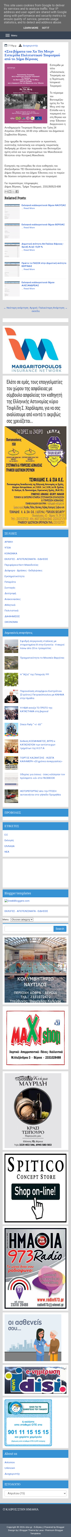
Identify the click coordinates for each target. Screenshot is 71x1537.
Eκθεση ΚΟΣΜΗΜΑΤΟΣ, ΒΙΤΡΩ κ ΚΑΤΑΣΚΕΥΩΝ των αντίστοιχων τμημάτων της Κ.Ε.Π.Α (37, 744)
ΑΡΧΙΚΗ (9, 541)
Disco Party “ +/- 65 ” (31, 724)
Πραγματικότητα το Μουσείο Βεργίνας (42, 657)
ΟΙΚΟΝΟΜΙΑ (11, 622)
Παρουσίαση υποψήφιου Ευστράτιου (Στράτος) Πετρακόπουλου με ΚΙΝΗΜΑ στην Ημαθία (42, 694)
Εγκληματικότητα (14, 576)
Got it (45, 27)
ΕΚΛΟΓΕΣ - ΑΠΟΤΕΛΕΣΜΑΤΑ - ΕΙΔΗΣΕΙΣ (26, 559)
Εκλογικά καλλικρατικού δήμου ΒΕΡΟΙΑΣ (43, 224)
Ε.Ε (6, 834)
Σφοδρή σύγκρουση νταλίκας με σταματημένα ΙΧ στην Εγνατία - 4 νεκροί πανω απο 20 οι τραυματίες (42, 644)
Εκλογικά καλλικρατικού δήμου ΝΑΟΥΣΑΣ (44, 205)
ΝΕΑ (7, 851)
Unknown (10, 1468)
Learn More (30, 27)
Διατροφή (10, 593)
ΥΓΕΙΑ (8, 547)
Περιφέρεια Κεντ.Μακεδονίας (21, 564)
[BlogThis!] (10, 191)
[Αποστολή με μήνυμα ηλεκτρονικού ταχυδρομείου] (6, 191)
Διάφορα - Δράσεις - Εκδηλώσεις (23, 570)
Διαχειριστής (30, 45)
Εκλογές (9, 840)
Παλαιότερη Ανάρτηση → (53, 307)
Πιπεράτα (10, 581)
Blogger (60, 1527)
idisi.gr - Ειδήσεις (34, 1527)
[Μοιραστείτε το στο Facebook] (17, 191)
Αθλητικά (10, 605)
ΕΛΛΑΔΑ (10, 846)
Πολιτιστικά (11, 610)
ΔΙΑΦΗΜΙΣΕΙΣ (12, 616)
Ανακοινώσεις (13, 599)
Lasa (41, 1530)
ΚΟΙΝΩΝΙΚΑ (11, 553)
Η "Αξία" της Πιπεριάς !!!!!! (34, 674)
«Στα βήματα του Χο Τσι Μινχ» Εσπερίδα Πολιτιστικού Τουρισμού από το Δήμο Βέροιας (32, 55)
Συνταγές (10, 587)
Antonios (10, 1462)
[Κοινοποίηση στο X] (13, 191)
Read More (29, 208)
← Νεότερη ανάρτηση (16, 307)
